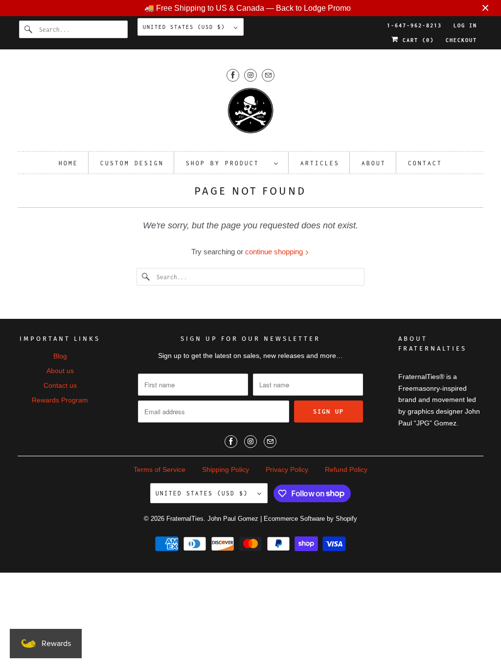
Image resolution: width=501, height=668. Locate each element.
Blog (60, 356)
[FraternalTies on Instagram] (250, 75)
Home (68, 163)
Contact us (60, 385)
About (374, 163)
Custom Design (132, 163)
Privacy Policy (287, 469)
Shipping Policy (225, 469)
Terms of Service (159, 469)
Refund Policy (346, 469)
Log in (465, 25)
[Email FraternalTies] (268, 75)
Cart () (416, 40)
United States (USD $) (186, 27)
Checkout (461, 40)
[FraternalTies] (251, 113)
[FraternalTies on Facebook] (233, 75)
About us (60, 371)
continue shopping (275, 251)
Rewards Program (60, 400)
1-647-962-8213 (414, 25)
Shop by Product (227, 163)
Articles (320, 163)
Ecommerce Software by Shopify (310, 518)
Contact (425, 163)
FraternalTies (185, 518)
